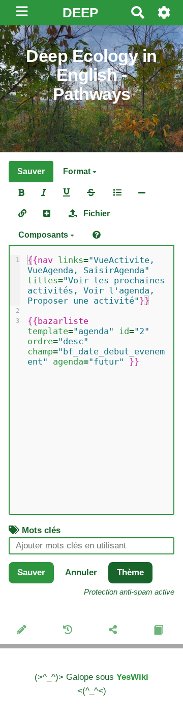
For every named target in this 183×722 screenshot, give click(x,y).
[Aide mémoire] (96, 235)
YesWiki (132, 677)
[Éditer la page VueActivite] (23, 631)
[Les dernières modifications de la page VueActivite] (68, 631)
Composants (44, 235)
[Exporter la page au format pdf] (159, 631)
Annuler (81, 572)
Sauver (31, 171)
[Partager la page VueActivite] (114, 631)
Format (78, 171)
